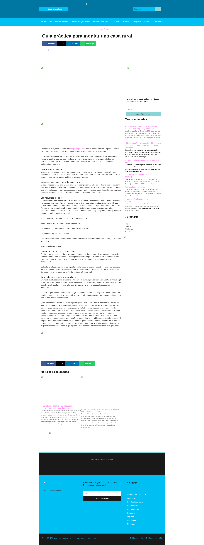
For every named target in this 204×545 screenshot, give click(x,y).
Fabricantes (115, 22)
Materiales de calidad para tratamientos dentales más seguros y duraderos (57, 407)
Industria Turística (61, 22)
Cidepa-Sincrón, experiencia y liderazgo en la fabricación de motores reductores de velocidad (143, 145)
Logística (137, 22)
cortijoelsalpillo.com (77, 149)
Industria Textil (46, 22)
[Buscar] (158, 9)
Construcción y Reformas (80, 22)
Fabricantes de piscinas (135, 187)
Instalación (127, 22)
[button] (49, 43)
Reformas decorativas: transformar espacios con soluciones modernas (100, 410)
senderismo (79, 305)
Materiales (159, 22)
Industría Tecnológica (101, 22)
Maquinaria (148, 22)
